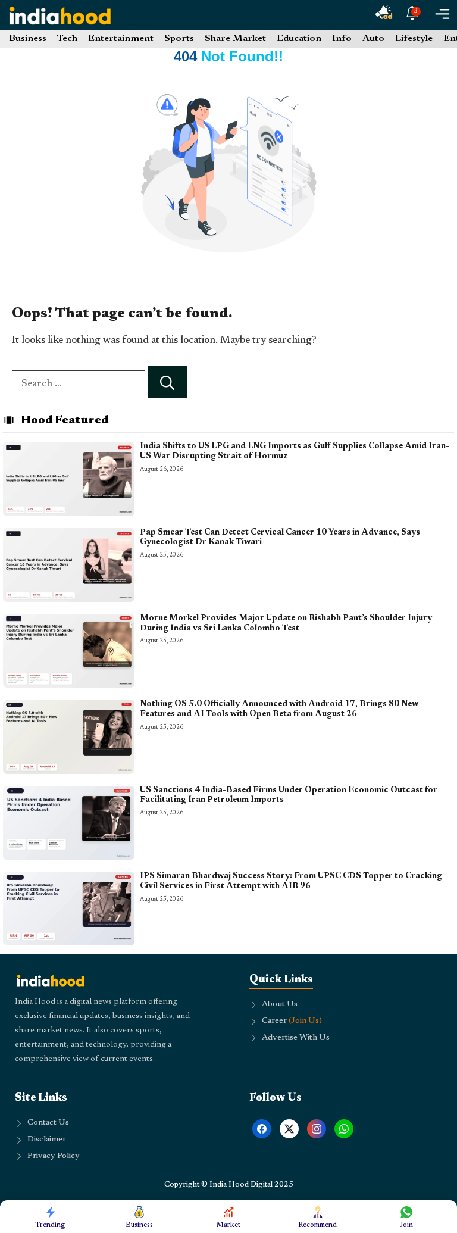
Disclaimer (46, 1139)
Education (299, 38)
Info (342, 38)
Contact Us (48, 1123)
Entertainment (121, 38)
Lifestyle (414, 38)
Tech (67, 38)
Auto (373, 38)
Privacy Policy (53, 1156)
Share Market (235, 38)
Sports (179, 38)
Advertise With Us (296, 1038)
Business (27, 38)
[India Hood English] (60, 15)
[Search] (167, 382)
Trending (50, 1225)
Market (228, 1225)
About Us (280, 1004)
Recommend (317, 1225)
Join (406, 1225)
